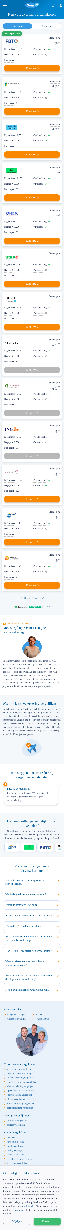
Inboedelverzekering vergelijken (21, 1082)
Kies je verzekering (18, 788)
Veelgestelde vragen (16, 1014)
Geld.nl (32, 5)
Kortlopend (46, 26)
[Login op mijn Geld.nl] (61, 5)
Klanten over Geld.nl (16, 1019)
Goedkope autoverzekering (19, 1073)
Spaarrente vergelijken (17, 1163)
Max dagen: (9, 60)
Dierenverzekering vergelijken (21, 1077)
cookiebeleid (27, 1206)
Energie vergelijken (16, 1125)
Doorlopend (17, 26)
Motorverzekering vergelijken (20, 1086)
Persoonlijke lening (15, 1142)
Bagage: (8, 54)
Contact (38, 1014)
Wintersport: (38, 54)
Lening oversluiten (15, 1154)
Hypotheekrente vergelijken (19, 1159)
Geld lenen (12, 1137)
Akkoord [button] (46, 1221)
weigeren (19, 1210)
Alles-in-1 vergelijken (17, 1120)
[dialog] (32, 1198)
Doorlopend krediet (16, 1146)
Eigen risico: (10, 49)
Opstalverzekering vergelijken (20, 1090)
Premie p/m (54, 38)
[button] (32, 1224)
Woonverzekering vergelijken (20, 1103)
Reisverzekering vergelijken (19, 1095)
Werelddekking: (40, 49)
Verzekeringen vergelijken (19, 1069)
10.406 (47, 607)
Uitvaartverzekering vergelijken (21, 1099)
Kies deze (31, 68)
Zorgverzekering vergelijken (20, 1108)
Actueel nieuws (42, 1019)
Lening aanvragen (15, 1150)
